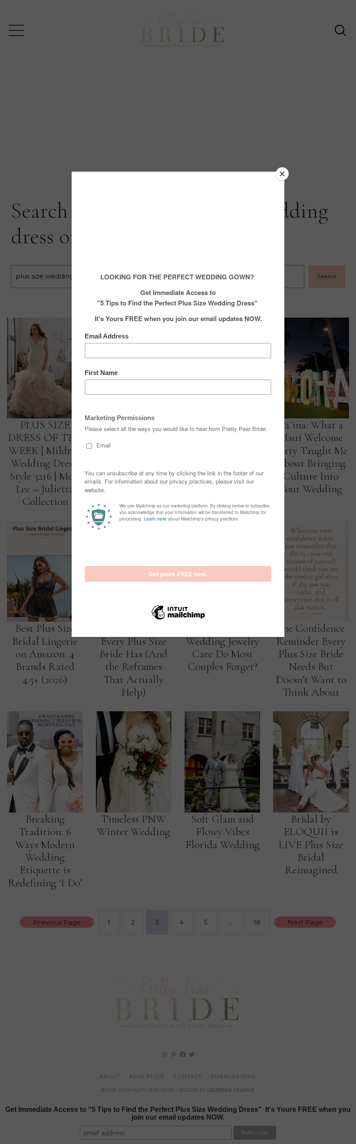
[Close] (282, 173)
